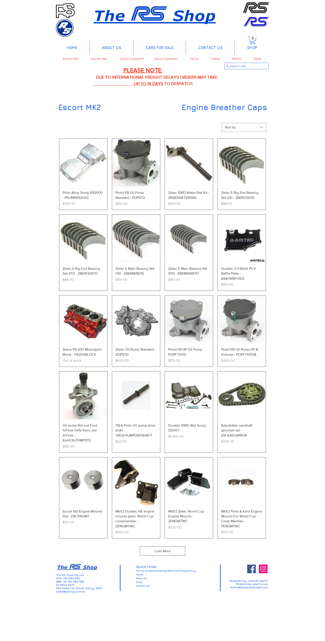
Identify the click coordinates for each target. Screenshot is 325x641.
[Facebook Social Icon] (251, 569)
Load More (162, 551)
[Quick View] (83, 163)
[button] (253, 40)
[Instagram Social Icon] (263, 569)
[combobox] (244, 127)
